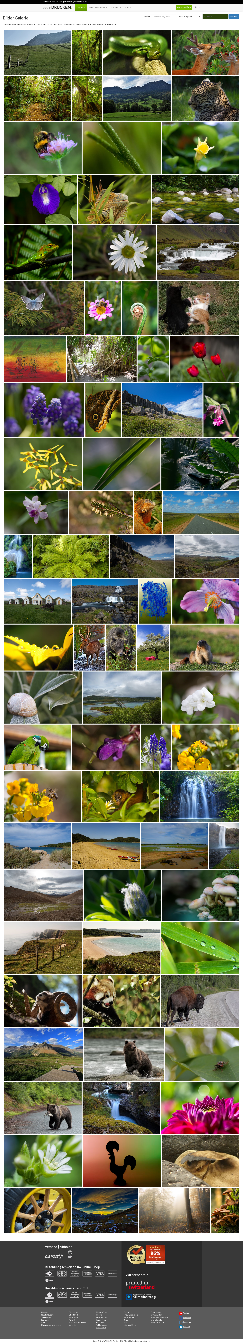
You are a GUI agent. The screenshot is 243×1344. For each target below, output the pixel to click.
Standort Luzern (47, 1315)
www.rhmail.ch (157, 1320)
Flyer (105, 1320)
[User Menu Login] (197, 7)
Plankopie (100, 1322)
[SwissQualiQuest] (147, 1255)
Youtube (186, 1313)
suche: (147, 16)
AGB (43, 1322)
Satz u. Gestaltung (131, 1315)
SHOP (80, 7)
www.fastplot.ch (157, 1322)
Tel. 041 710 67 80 (56, 2)
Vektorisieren (101, 1325)
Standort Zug (46, 1317)
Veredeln (72, 1325)
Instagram (187, 1322)
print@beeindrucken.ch (78, 2)
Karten (99, 1320)
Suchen (233, 16)
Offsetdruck (73, 1315)
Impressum (45, 1320)
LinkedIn (186, 1327)
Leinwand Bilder (130, 1325)
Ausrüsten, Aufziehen (77, 1322)
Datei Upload (156, 1312)
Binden (126, 1320)
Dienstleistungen (97, 7)
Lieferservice (101, 1328)
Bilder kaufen (101, 1317)
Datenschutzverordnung (50, 1325)
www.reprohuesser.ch (159, 1317)
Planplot (115, 7)
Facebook (187, 1318)
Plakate (99, 1315)
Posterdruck (73, 1317)
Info (127, 7)
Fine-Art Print (101, 1312)
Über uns (44, 1312)
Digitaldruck (73, 1312)
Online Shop (128, 1312)
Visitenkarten (129, 1317)
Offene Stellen (156, 1315)
